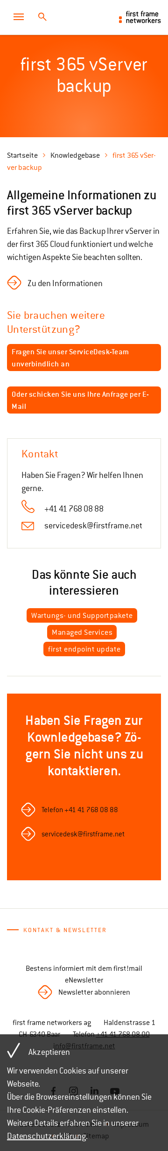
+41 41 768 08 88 (74, 509)
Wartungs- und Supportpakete (82, 615)
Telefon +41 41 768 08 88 (80, 809)
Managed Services (82, 632)
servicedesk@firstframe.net (93, 525)
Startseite (22, 155)
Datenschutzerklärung (46, 1136)
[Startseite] (140, 17)
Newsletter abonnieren (94, 992)
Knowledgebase (75, 155)
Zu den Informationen (65, 283)
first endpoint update (84, 649)
